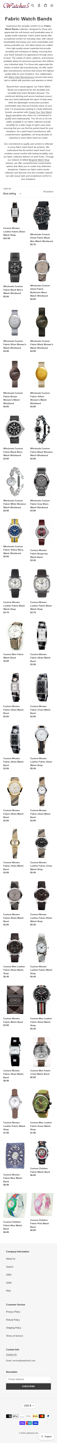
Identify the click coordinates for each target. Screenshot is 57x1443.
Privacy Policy (13, 1311)
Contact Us (11, 1354)
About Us (10, 1258)
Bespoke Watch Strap (39, 160)
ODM (9, 1282)
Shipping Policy (13, 1327)
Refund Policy (13, 1320)
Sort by (7, 189)
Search (9, 1266)
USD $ (27, 1405)
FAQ (8, 1290)
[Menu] (52, 5)
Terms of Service (14, 1336)
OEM (8, 1274)
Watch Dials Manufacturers (21, 77)
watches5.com (32, 1433)
